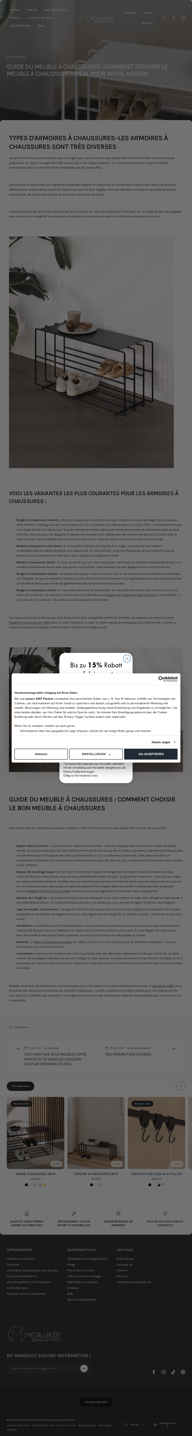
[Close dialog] (127, 658)
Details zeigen (161, 742)
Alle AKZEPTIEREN (151, 754)
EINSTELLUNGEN (94, 754)
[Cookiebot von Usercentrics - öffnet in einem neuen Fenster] (161, 679)
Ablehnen (41, 754)
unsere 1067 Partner (39, 698)
